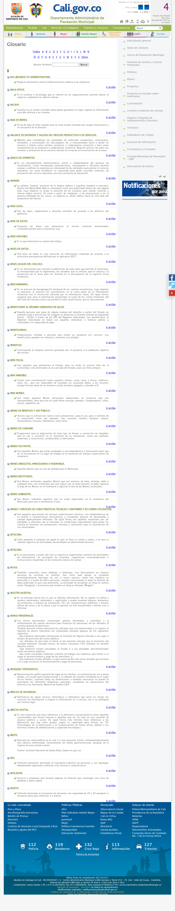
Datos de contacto (137, 47)
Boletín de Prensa (18, 816)
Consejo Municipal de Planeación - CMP (146, 157)
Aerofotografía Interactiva (23, 812)
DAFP (135, 823)
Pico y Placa (14, 809)
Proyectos (132, 86)
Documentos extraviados (146, 829)
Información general (139, 40)
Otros (85, 57)
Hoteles (12, 823)
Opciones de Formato (148, 21)
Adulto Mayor (89, 34)
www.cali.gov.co (26, 11)
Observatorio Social (111, 809)
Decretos (13, 819)
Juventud (67, 819)
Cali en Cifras (108, 816)
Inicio (121, 21)
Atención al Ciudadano (65, 27)
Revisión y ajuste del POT (22, 829)
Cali (44, 27)
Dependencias (14, 27)
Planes (131, 79)
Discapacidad (69, 829)
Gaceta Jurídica (109, 829)
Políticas (132, 72)
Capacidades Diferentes (114, 33)
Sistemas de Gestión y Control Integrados (144, 63)
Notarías (137, 816)
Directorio (106, 826)
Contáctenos (143, 21)
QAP (102, 823)
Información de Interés (140, 166)
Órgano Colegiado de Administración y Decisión (142, 119)
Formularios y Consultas (141, 149)
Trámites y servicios (95, 27)
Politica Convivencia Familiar (78, 826)
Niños (18, 34)
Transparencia (121, 27)
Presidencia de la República (148, 812)
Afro (64, 809)
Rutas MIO (106, 819)
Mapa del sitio (132, 21)
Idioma (127, 21)
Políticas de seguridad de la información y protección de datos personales (87, 892)
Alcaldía (32, 27)
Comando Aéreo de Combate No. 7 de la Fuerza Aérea (149, 834)
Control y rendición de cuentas (145, 110)
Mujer (63, 34)
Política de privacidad (87, 854)
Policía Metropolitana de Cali (149, 809)
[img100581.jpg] (145, 188)
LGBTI (137, 34)
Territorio (132, 127)
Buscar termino (42, 64)
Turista (161, 34)
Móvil (137, 21)
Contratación (134, 103)
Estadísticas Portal (111, 833)
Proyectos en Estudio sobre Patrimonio (143, 95)
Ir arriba (111, 87)
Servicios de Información (141, 142)
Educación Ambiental (74, 833)
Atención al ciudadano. (68, 887)
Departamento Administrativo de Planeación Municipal (77, 20)
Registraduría (140, 826)
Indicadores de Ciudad (140, 135)
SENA (135, 819)
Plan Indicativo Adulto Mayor (78, 812)
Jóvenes (40, 34)
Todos (36, 51)
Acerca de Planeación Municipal (145, 55)
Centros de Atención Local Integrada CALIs (32, 826)
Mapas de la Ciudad (111, 812)
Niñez (65, 816)
